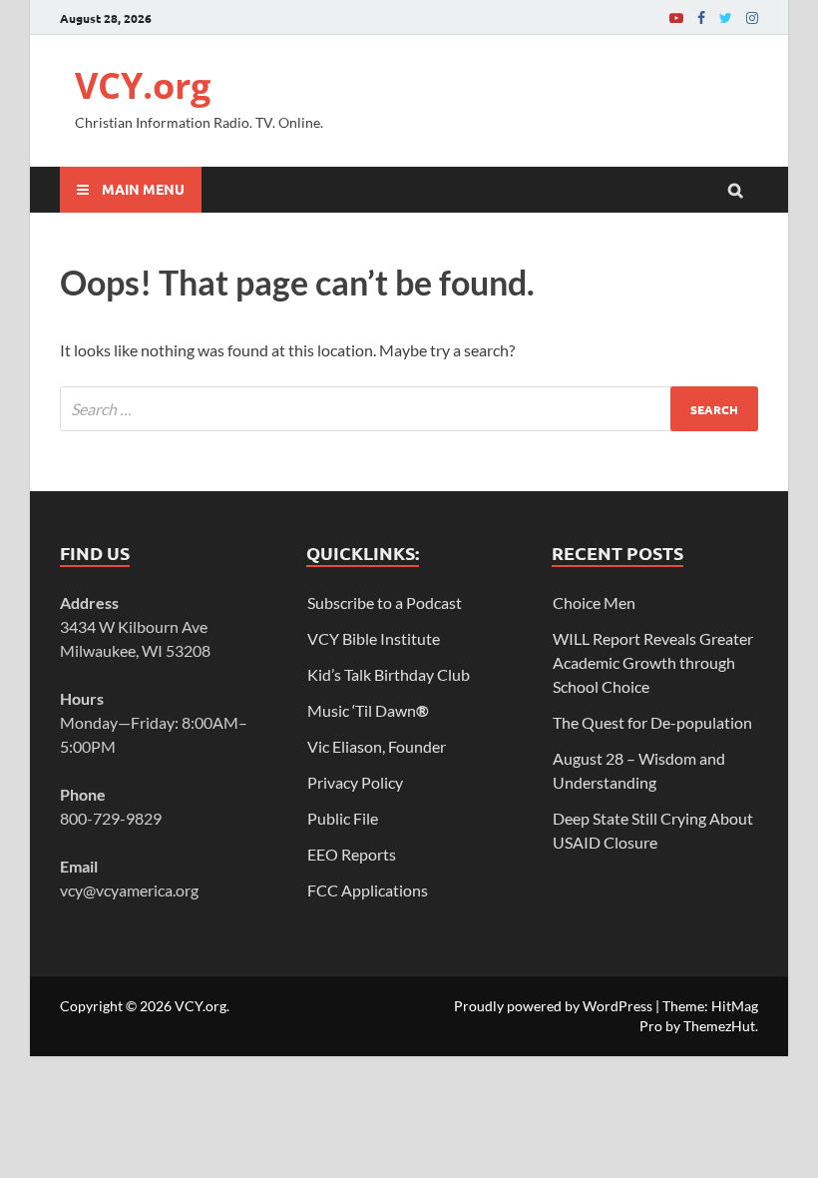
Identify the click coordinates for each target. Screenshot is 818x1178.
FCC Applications (367, 890)
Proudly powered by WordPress (553, 1005)
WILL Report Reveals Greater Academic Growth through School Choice (653, 662)
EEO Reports (351, 854)
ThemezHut (719, 1025)
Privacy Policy (355, 782)
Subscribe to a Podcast (384, 602)
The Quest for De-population (652, 722)
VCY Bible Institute (373, 638)
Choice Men (594, 602)
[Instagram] (752, 17)
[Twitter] (725, 17)
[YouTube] (676, 17)
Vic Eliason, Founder (376, 746)
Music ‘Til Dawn (368, 710)
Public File (342, 818)
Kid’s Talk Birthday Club (388, 674)
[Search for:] (409, 408)
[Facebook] (701, 17)
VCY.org (142, 85)
